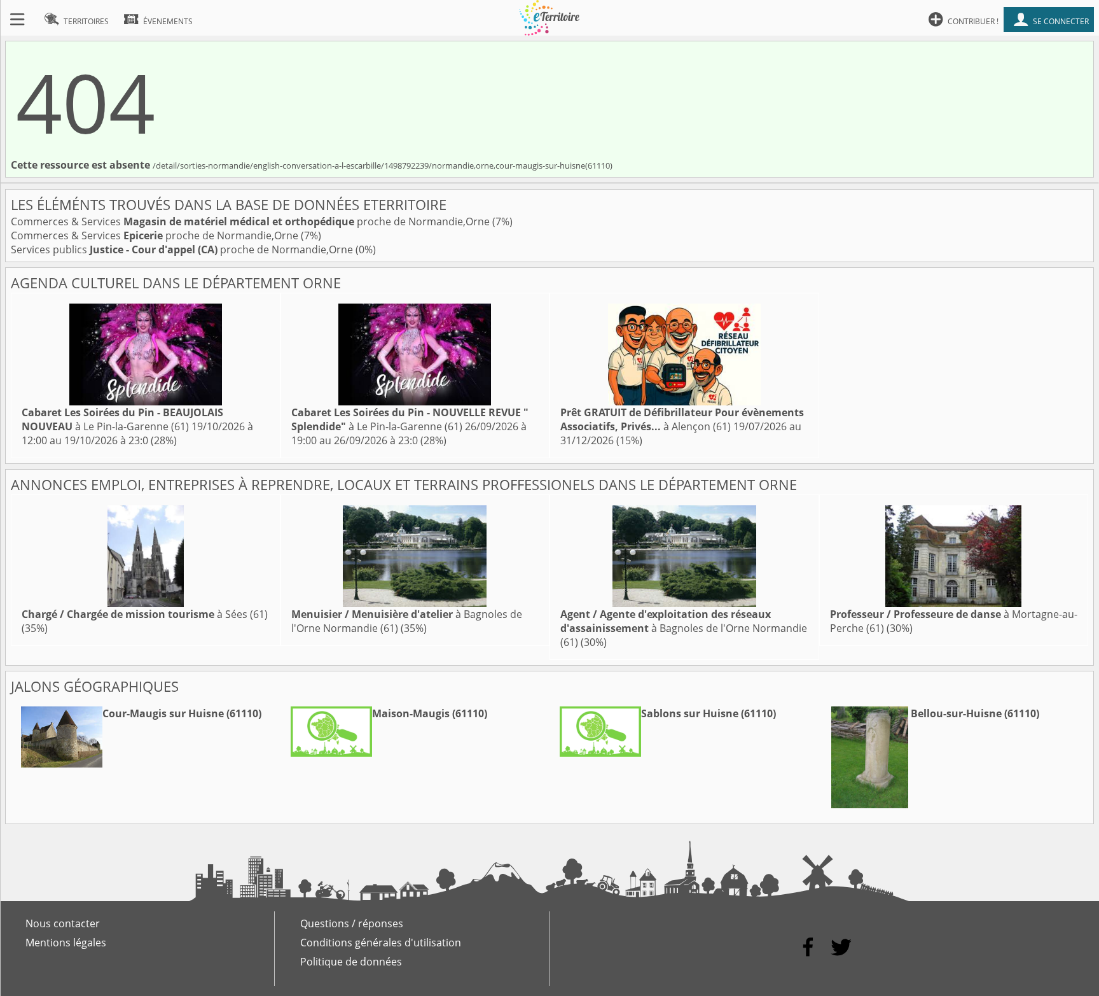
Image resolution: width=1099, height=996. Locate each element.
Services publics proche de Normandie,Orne (183, 249)
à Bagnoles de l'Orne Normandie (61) (683, 628)
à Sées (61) (145, 614)
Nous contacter (62, 923)
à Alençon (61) (682, 419)
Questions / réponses (351, 923)
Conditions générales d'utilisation (380, 943)
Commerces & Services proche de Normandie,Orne (251, 221)
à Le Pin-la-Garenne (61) (122, 419)
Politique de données (351, 962)
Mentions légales (65, 943)
